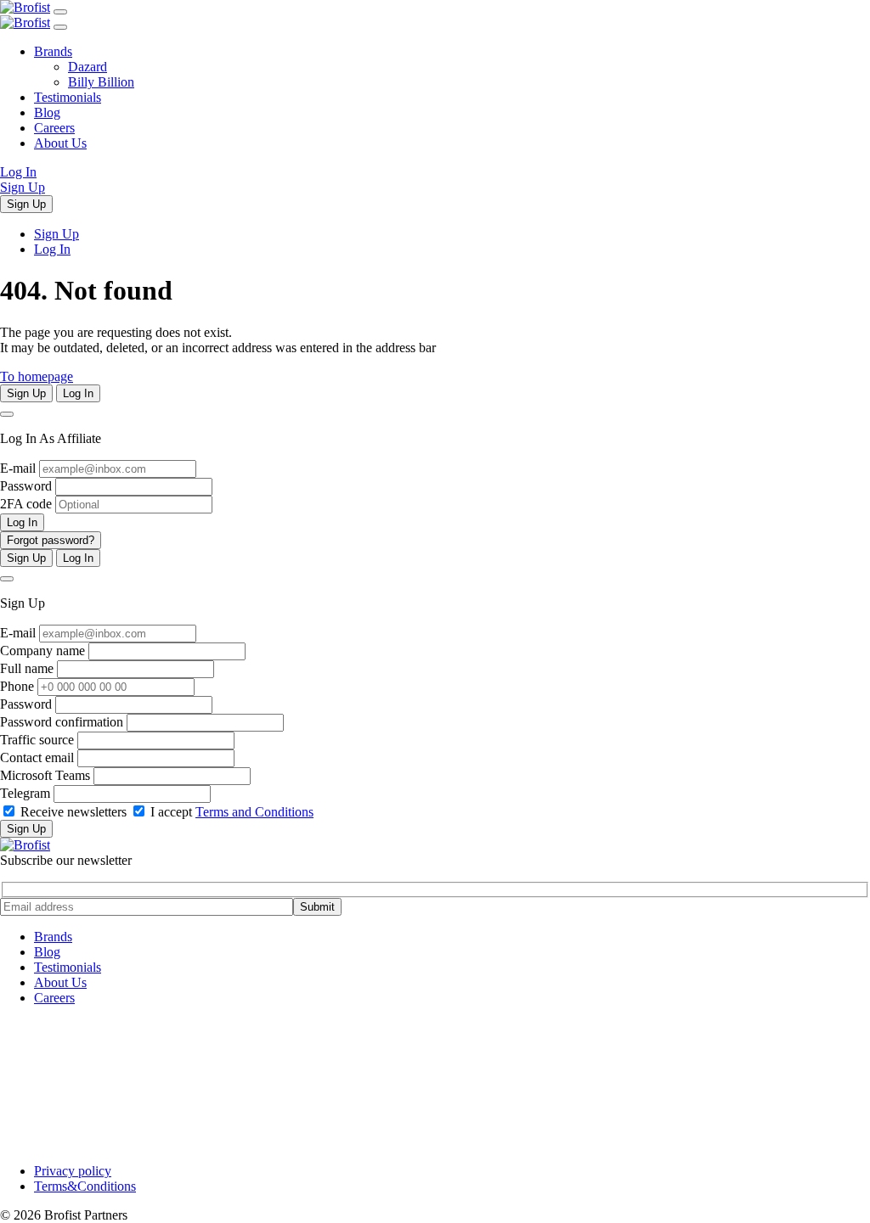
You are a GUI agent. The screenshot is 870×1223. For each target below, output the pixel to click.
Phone (17, 686)
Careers (54, 128)
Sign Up (22, 187)
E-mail (18, 468)
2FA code (26, 503)
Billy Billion (101, 82)
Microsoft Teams (45, 775)
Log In (18, 172)
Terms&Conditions (85, 1186)
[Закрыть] (60, 27)
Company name (42, 650)
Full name (27, 668)
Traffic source (37, 739)
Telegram (25, 793)
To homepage (36, 376)
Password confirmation (61, 722)
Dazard (87, 66)
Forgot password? (50, 540)
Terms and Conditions (254, 812)
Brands (53, 51)
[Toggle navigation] (60, 11)
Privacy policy (72, 1171)
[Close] (7, 414)
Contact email (37, 757)
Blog (47, 112)
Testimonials (67, 97)
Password (26, 486)
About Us (60, 143)
